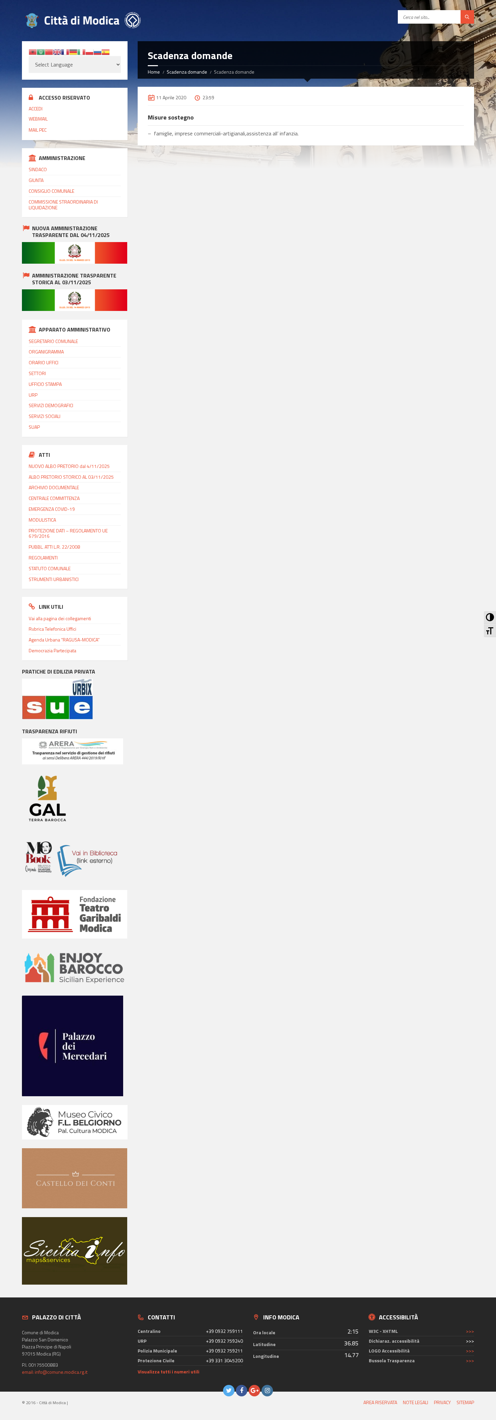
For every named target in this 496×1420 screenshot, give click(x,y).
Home (154, 71)
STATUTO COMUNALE (50, 568)
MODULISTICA (42, 519)
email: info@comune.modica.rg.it (54, 1371)
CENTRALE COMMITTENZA (54, 498)
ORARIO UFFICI (43, 362)
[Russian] (97, 51)
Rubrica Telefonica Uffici (52, 628)
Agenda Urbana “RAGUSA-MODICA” (64, 639)
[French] (65, 51)
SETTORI (37, 373)
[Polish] (89, 51)
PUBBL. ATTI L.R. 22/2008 (54, 546)
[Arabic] (41, 51)
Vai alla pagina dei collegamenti (60, 618)
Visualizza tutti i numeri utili (168, 1371)
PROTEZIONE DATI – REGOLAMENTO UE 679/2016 (68, 533)
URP (33, 394)
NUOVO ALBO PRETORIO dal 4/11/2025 (69, 466)
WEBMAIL (38, 118)
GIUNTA (36, 180)
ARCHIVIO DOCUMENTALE (54, 487)
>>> (470, 1331)
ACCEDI (36, 108)
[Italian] (81, 51)
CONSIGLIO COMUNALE (51, 190)
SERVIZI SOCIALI (44, 416)
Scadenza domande (187, 71)
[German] (73, 51)
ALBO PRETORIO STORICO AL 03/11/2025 (71, 476)
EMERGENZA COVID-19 (52, 508)
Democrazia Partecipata (52, 650)
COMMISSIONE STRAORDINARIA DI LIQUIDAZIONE (63, 204)
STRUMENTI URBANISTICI (54, 579)
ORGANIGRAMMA (46, 351)
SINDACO (38, 169)
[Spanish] (106, 51)
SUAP (34, 426)
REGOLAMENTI (43, 557)
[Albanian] (33, 51)
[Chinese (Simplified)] (49, 51)
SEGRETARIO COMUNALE (53, 341)
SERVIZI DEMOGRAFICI (51, 405)
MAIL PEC (38, 129)
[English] (57, 51)
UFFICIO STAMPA (45, 384)
